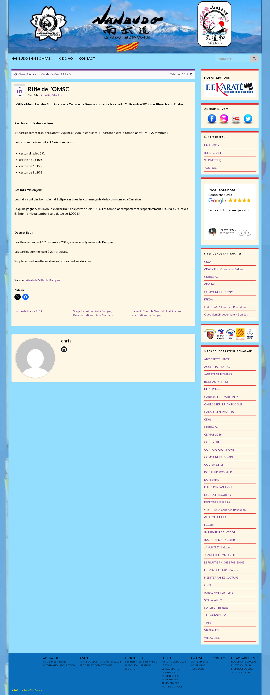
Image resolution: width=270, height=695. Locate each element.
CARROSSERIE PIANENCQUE (223, 404)
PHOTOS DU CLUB (241, 665)
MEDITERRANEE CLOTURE (221, 577)
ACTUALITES (51, 658)
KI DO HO (66, 58)
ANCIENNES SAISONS (54, 661)
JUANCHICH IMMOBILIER (220, 555)
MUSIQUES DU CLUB (242, 668)
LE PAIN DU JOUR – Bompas (221, 570)
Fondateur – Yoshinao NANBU (141, 661)
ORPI (207, 585)
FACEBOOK (211, 145)
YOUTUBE (210, 167)
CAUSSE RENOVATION (219, 412)
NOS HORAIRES (170, 675)
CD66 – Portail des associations (223, 269)
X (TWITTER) (212, 160)
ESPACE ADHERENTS (245, 658)
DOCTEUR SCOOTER (218, 472)
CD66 (207, 261)
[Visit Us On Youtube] (236, 119)
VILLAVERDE (212, 637)
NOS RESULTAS (170, 679)
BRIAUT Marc (212, 389)
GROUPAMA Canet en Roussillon (225, 307)
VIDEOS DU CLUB (240, 672)
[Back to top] (261, 686)
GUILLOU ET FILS (215, 517)
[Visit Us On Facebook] (212, 119)
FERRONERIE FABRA (217, 502)
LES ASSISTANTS (170, 668)
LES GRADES (168, 672)
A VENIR (85, 658)
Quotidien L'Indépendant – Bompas (226, 314)
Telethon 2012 (179, 74)
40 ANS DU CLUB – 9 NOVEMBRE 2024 (100, 661)
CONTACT (87, 58)
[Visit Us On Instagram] (224, 119)
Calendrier (57, 95)
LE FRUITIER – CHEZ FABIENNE (224, 562)
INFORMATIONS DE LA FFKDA (59, 665)
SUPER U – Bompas (216, 607)
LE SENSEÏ (167, 665)
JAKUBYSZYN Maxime (218, 547)
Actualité (45, 95)
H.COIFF (209, 524)
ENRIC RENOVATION (218, 487)
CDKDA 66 (211, 276)
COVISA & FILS (214, 464)
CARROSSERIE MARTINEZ (221, 397)
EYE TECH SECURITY (217, 494)
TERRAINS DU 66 (215, 615)
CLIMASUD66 (213, 434)
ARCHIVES (197, 658)
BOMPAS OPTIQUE (216, 381)
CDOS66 (209, 284)
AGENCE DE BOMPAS (218, 374)
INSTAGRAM (212, 152)
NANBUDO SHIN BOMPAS (31, 58)
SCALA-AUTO (213, 600)
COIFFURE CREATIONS (219, 449)
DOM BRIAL (211, 479)
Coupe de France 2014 (28, 311)
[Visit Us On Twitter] (248, 119)
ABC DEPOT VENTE (217, 359)
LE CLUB (167, 658)
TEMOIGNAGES (170, 683)
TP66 (207, 622)
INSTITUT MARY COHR (219, 540)
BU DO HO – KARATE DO (138, 665)
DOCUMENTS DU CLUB (243, 661)
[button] (248, 233)
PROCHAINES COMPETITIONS (96, 665)
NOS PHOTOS (198, 665)
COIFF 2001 (211, 442)
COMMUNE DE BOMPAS (219, 292)
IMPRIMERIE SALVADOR (220, 532)
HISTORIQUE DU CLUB (174, 661)
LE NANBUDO (134, 658)
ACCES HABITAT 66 (217, 366)
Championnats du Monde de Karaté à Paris (44, 74)
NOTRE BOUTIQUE (172, 686)
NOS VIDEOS (197, 668)
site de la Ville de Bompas (43, 280)
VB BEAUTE (211, 630)
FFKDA (208, 299)
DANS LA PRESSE (199, 661)
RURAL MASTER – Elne (218, 592)
